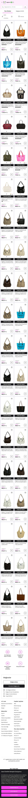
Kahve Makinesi (17, 751)
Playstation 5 (17, 714)
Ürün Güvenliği (4, 726)
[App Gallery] (18, 764)
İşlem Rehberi (4, 722)
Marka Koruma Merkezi (6, 703)
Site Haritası (4, 729)
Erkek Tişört (16, 723)
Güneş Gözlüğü (17, 738)
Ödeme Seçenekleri (5, 718)
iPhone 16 (16, 740)
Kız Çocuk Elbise (17, 733)
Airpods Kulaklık (17, 712)
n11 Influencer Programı (6, 735)
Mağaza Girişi (14, 682)
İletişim (2, 708)
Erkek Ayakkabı (17, 721)
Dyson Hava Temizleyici (19, 749)
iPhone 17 (16, 735)
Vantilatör (16, 744)
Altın (15, 703)
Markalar (3, 705)
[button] (6, 37)
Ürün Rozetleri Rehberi (6, 733)
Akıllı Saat (16, 710)
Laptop (15, 742)
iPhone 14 (16, 708)
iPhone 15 (16, 731)
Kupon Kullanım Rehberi (6, 731)
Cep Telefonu (17, 725)
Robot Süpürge (17, 705)
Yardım (2, 715)
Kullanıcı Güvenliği (5, 724)
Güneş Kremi (17, 746)
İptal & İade (4, 720)
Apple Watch (17, 717)
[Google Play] (9, 764)
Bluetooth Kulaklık (18, 719)
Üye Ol (2, 713)
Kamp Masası (17, 753)
